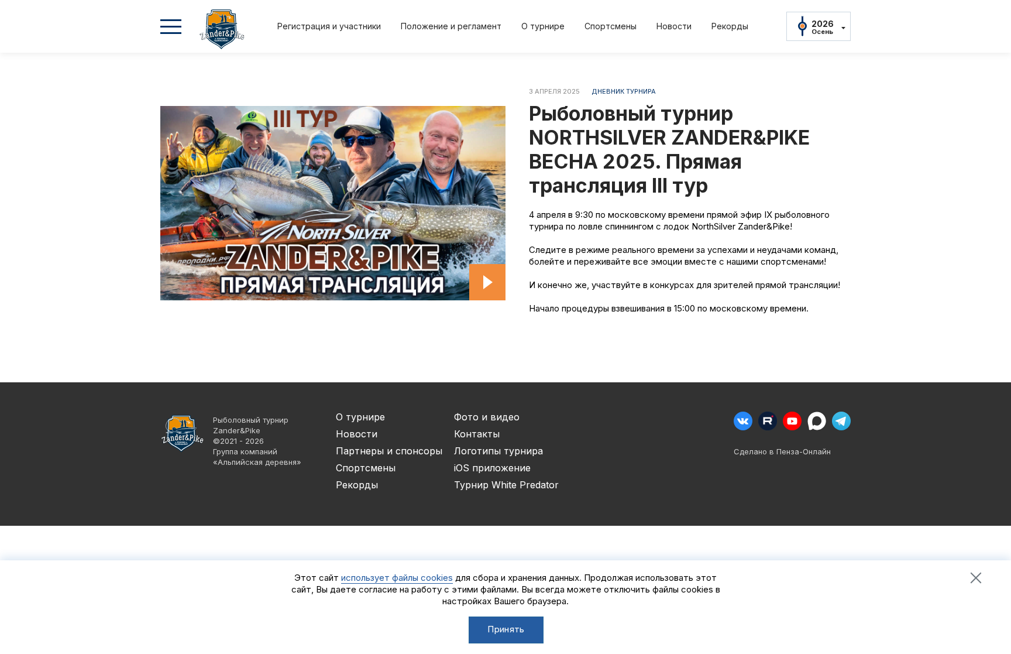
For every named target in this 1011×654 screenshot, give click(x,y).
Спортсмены (610, 26)
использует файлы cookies (397, 577)
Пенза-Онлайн (803, 451)
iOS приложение (492, 468)
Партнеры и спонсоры (389, 451)
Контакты (477, 434)
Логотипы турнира (498, 451)
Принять (505, 629)
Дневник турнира (624, 91)
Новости (674, 26)
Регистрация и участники (329, 26)
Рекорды (729, 26)
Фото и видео (487, 417)
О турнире (543, 26)
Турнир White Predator (506, 485)
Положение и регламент (451, 26)
